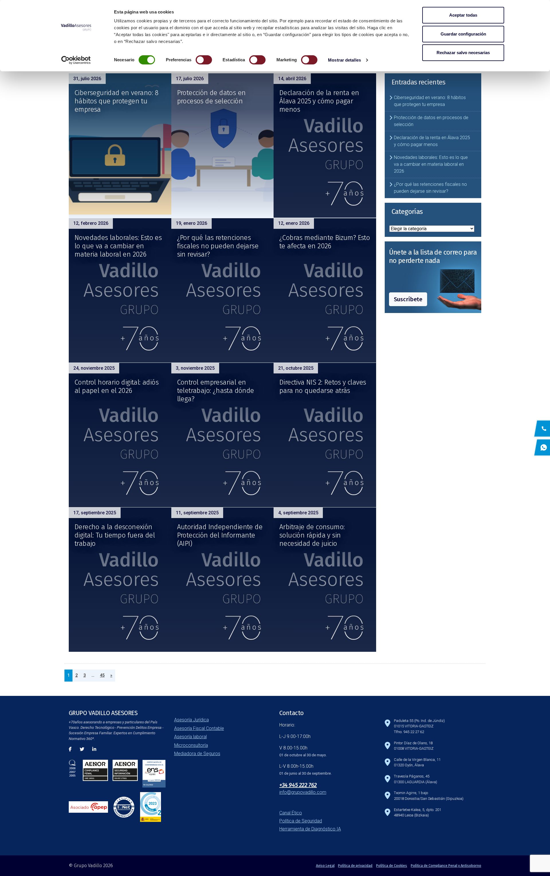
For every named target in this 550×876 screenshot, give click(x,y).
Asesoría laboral (190, 736)
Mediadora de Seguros (197, 753)
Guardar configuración (463, 34)
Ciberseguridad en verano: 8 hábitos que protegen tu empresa (116, 101)
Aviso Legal (325, 865)
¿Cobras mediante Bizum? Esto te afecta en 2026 (324, 242)
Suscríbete (408, 299)
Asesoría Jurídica (191, 720)
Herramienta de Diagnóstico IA (310, 829)
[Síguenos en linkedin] (94, 749)
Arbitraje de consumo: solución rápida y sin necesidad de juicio (312, 535)
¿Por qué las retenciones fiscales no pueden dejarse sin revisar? (217, 246)
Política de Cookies (391, 865)
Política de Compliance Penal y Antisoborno (446, 865)
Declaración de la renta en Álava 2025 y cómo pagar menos (319, 101)
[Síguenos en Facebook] (70, 749)
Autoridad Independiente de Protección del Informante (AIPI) (219, 535)
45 (102, 675)
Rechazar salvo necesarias (463, 52)
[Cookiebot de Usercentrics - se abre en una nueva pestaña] (76, 60)
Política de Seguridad (300, 821)
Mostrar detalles (344, 60)
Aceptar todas (463, 15)
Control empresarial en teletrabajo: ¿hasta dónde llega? (215, 390)
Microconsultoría (191, 745)
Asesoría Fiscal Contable (199, 728)
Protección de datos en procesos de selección (211, 97)
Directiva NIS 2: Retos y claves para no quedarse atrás (322, 386)
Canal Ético (290, 813)
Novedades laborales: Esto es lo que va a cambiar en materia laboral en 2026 (118, 246)
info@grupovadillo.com (302, 792)
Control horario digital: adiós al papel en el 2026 (116, 386)
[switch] (204, 59)
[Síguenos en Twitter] (82, 749)
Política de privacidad (355, 865)
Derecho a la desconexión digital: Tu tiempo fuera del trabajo (114, 535)
